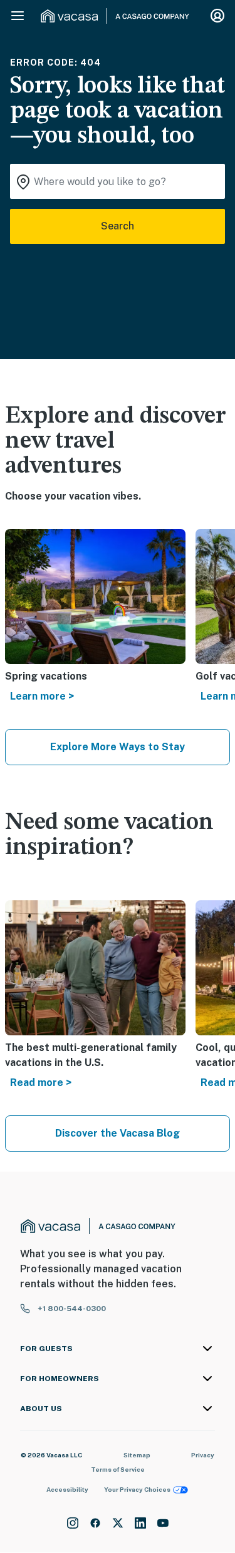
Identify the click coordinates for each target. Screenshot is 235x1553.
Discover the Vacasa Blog (117, 1133)
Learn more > (42, 696)
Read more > (40, 1082)
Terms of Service (118, 1469)
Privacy (202, 1455)
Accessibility (67, 1489)
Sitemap (136, 1455)
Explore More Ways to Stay (117, 747)
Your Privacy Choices (137, 1489)
